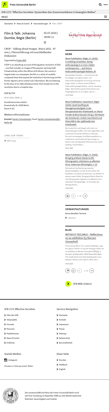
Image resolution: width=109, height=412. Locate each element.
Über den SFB (12, 315)
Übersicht (72, 218)
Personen (11, 328)
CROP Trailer (11, 141)
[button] (67, 196)
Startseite (8, 23)
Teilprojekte (12, 319)
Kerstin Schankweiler (21, 119)
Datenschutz (64, 338)
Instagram (12, 360)
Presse (61, 328)
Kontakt (62, 319)
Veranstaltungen (40, 23)
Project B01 (21, 60)
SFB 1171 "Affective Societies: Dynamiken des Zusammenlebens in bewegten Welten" (48, 12)
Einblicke (11, 342)
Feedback (63, 364)
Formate (10, 324)
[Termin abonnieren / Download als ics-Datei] (52, 42)
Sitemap (62, 333)
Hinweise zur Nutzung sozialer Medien (18, 366)
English (62, 369)
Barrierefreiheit (65, 342)
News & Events (23, 23)
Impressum (64, 324)
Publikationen (13, 333)
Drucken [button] (62, 360)
